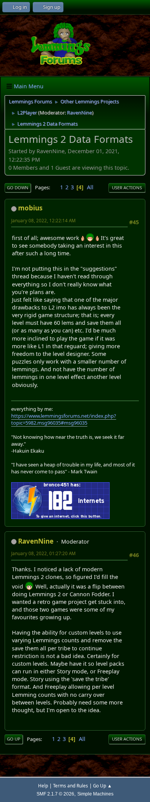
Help (43, 786)
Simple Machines (95, 793)
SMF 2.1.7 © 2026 (55, 793)
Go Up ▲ (102, 786)
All (90, 187)
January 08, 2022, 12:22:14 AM (43, 220)
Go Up (13, 739)
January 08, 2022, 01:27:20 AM (43, 553)
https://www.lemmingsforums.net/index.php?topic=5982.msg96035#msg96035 (63, 419)
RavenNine (79, 112)
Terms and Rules (70, 786)
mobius (30, 207)
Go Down (17, 187)
